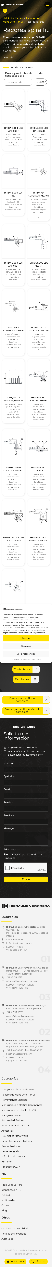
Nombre (8, 763)
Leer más (8, 57)
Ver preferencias (26, 653)
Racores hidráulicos (12, 1120)
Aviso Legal (36, 659)
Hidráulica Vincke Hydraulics (17, 1141)
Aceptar (26, 638)
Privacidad (10, 849)
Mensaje (9, 828)
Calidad (5, 1195)
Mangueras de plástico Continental (21, 1105)
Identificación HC (11, 1190)
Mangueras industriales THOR (18, 1110)
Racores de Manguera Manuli (18, 1094)
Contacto (6, 1205)
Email (7, 789)
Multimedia (8, 1200)
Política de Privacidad (21, 659)
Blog (4, 1210)
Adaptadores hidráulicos (15, 1125)
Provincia (9, 815)
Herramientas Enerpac (14, 1100)
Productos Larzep (11, 1146)
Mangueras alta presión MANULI (20, 1089)
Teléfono (9, 802)
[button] (47, 4)
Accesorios (7, 1130)
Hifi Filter (6, 1161)
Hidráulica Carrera (13, 18)
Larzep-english (10, 1151)
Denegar (26, 646)
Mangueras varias (11, 1115)
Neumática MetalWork (14, 1136)
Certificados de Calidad (14, 1228)
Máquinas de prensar (13, 1156)
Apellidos (9, 776)
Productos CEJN (11, 1166)
